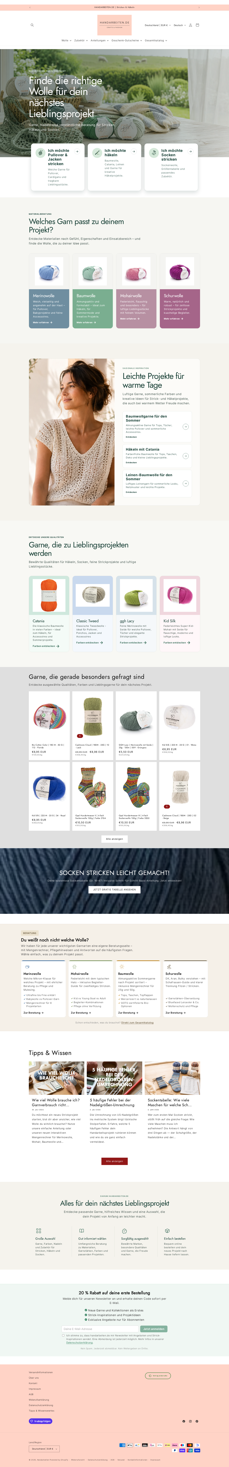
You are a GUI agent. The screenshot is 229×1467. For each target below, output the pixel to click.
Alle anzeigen (114, 838)
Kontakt (33, 1383)
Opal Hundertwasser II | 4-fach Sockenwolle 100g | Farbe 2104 (90, 817)
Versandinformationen (41, 1372)
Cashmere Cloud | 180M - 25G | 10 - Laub (92, 746)
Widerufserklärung (39, 1399)
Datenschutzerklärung (79, 1342)
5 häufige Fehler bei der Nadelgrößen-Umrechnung (112, 1102)
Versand (121, 1460)
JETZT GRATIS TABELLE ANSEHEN (114, 889)
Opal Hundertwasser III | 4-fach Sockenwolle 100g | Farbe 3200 (134, 817)
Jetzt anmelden (153, 1329)
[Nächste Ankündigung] (199, 7)
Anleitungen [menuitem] (98, 40)
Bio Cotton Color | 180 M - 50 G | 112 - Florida (48, 746)
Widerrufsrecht (78, 1460)
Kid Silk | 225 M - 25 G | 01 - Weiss (179, 745)
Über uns (34, 1377)
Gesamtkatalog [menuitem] (154, 40)
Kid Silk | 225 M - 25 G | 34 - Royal (49, 815)
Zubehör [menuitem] (79, 40)
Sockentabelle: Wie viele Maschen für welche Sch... (170, 1102)
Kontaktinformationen (137, 1460)
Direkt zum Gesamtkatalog (137, 1022)
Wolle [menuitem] (65, 40)
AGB (31, 1394)
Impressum (35, 1388)
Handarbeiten (43, 1460)
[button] (32, 25)
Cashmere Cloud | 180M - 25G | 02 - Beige (179, 817)
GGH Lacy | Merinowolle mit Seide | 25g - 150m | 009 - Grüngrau (136, 746)
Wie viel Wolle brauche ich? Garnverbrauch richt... (56, 1102)
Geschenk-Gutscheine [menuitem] (125, 40)
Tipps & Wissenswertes (41, 1410)
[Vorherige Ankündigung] (29, 7)
